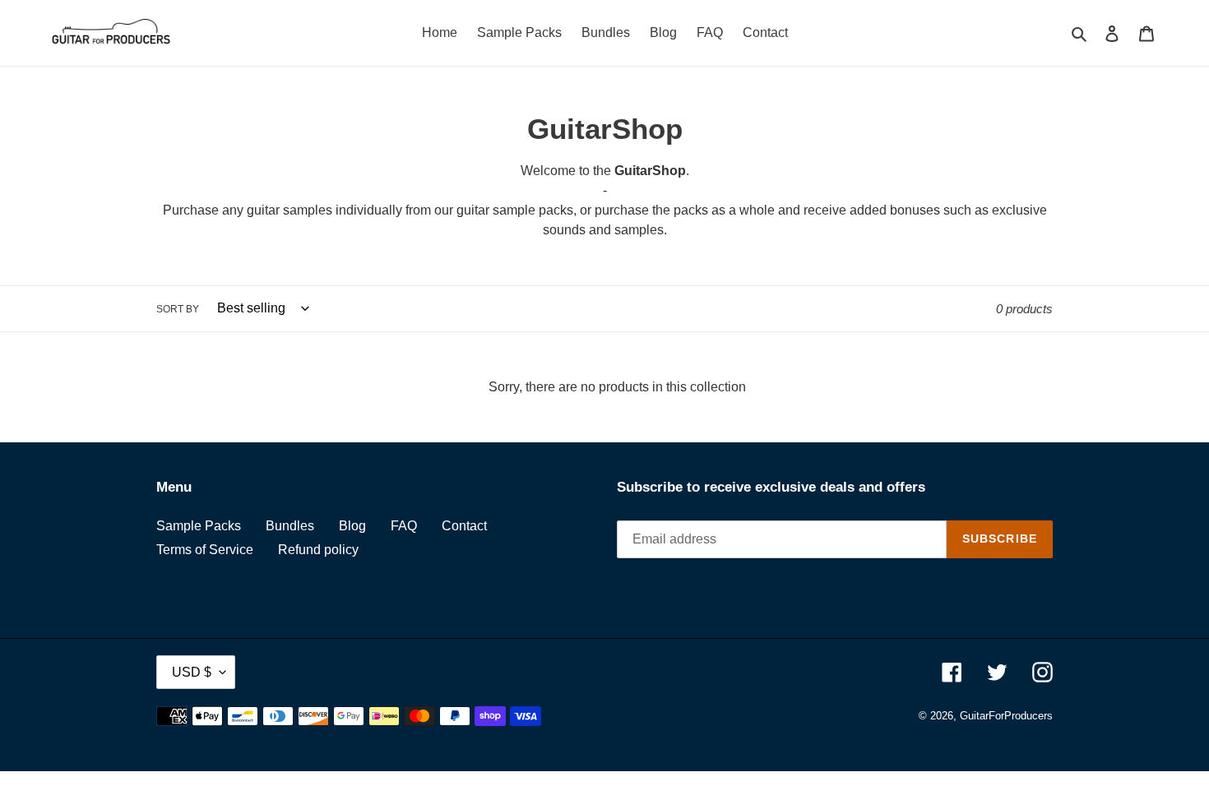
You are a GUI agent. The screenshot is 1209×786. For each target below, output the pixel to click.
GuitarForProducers (1006, 716)
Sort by (177, 309)
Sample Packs (198, 526)
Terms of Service (204, 550)
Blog (352, 526)
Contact (464, 526)
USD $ (191, 672)
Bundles (290, 526)
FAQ (404, 526)
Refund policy (318, 550)
